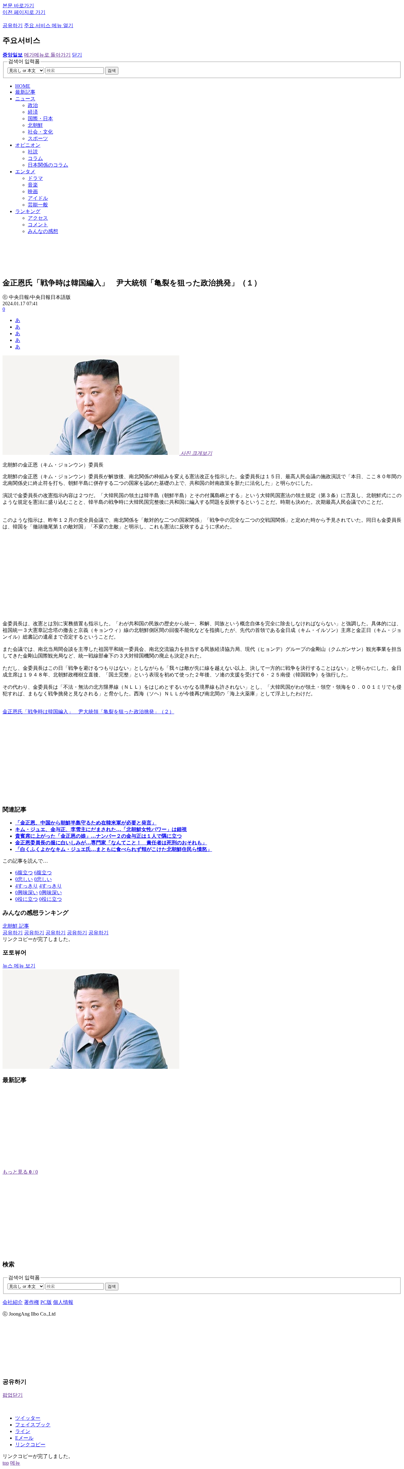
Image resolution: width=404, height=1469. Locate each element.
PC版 (46, 1302)
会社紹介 (13, 1302)
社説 (33, 151)
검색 (112, 70)
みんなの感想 (43, 231)
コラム (35, 158)
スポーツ (38, 138)
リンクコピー (30, 1444)
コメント (38, 224)
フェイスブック (32, 1424)
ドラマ (35, 178)
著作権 (31, 1302)
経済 (33, 112)
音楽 (33, 184)
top (6, 1463)
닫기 (77, 54)
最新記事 (25, 92)
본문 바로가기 (18, 5)
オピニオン (27, 145)
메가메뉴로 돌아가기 (47, 54)
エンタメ (25, 171)
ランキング (27, 211)
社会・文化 (40, 131)
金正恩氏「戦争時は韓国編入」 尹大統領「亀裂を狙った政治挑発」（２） (88, 711)
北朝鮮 (35, 125)
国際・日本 (40, 118)
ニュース (25, 98)
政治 (33, 105)
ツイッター (27, 1418)
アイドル (38, 198)
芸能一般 (38, 204)
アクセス (38, 218)
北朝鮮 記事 (16, 926)
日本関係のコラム (48, 165)
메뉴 (15, 1463)
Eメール (24, 1438)
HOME (22, 86)
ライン (22, 1431)
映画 (33, 191)
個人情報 (63, 1302)
